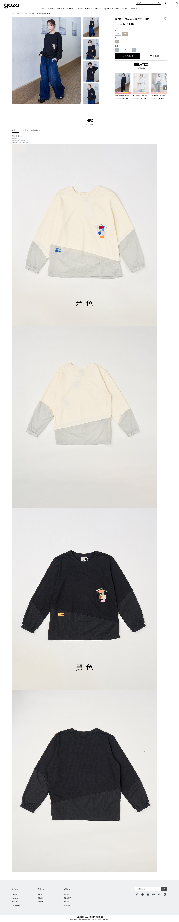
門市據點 (15, 898)
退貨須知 (41, 902)
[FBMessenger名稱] (165, 894)
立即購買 (156, 56)
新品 (43, 8)
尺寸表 (25, 130)
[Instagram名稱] (148, 894)
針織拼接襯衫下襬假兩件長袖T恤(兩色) (123, 95)
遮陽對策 (133, 8)
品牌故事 (15, 894)
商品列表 (20, 13)
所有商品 (97, 8)
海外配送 (66, 902)
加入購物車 (129, 56)
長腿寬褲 (70, 8)
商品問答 (36, 130)
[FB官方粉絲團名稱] (137, 894)
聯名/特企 (60, 8)
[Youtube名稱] (159, 894)
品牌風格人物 (16, 905)
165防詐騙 (67, 905)
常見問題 (66, 894)
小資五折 (79, 8)
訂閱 (164, 889)
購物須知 (41, 898)
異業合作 (15, 902)
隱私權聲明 (67, 898)
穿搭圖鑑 (124, 8)
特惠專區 (51, 8)
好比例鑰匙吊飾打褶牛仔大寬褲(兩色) (159, 95)
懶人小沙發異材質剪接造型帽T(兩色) (141, 95)
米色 (118, 34)
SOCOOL (88, 8)
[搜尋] (159, 2)
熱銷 (117, 8)
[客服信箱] (153, 894)
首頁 (13, 13)
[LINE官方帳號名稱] (142, 894)
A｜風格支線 (108, 8)
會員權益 (41, 894)
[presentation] (165, 87)
